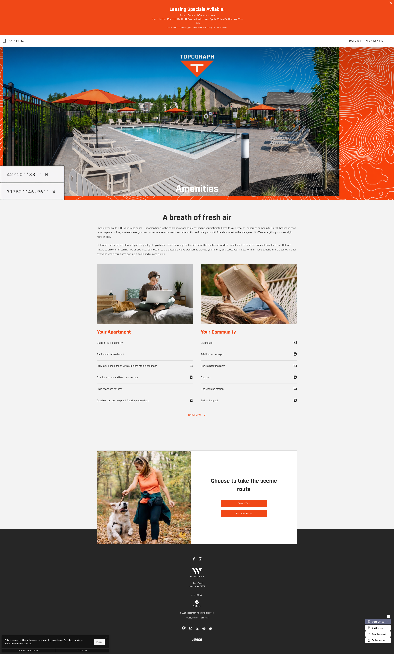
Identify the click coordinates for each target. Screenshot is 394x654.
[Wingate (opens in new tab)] (197, 573)
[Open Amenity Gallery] (191, 366)
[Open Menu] (389, 41)
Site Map (205, 618)
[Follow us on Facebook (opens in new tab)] (193, 558)
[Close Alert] (391, 4)
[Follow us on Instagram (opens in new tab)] (200, 558)
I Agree (99, 642)
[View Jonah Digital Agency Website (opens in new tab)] (197, 639)
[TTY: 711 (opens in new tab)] (184, 628)
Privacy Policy (191, 618)
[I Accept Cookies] (107, 639)
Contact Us (82, 650)
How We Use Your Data (28, 650)
